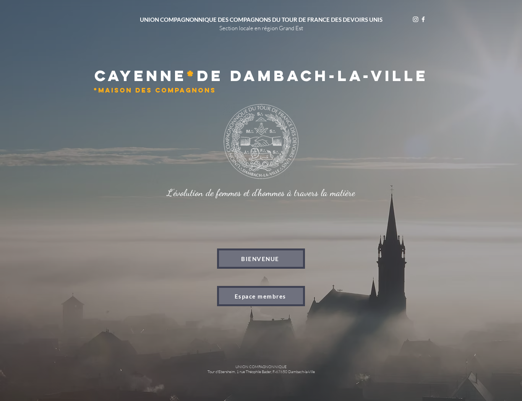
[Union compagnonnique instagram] (415, 19)
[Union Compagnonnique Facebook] (423, 19)
